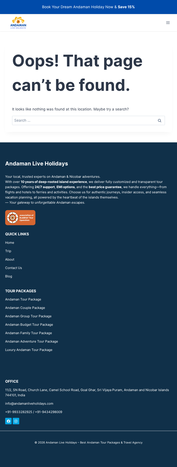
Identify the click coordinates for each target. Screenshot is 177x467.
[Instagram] (16, 421)
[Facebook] (8, 421)
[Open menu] (168, 22)
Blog (8, 276)
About (9, 259)
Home (9, 243)
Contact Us (13, 268)
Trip (8, 251)
